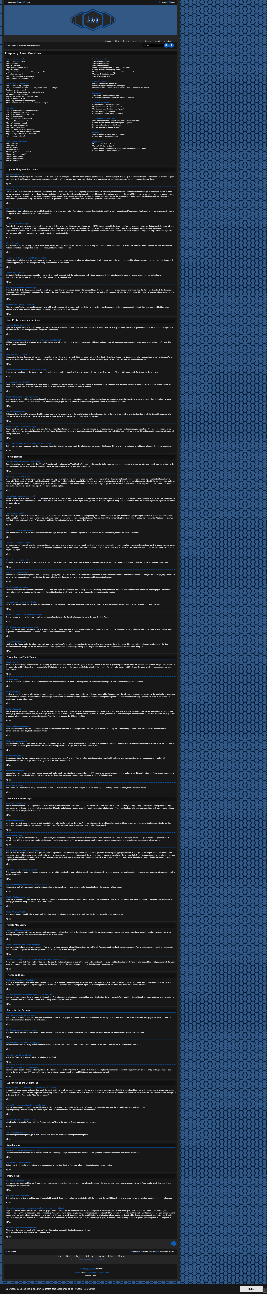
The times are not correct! (16, 90)
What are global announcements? (18, 152)
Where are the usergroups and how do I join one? (111, 68)
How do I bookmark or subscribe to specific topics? (112, 123)
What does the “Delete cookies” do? (19, 78)
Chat (157, 41)
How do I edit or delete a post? (17, 112)
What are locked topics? (15, 158)
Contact (168, 41)
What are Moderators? (100, 63)
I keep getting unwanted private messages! (108, 86)
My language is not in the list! (17, 94)
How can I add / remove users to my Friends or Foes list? (113, 97)
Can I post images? (13, 150)
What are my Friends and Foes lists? (106, 95)
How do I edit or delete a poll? (17, 121)
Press (148, 41)
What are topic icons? (14, 160)
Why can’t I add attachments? (17, 125)
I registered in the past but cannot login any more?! (25, 72)
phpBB (80, 387)
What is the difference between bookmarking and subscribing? (116, 121)
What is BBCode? (12, 143)
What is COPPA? (12, 63)
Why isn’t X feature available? (103, 146)
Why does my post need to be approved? (21, 134)
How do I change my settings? (17, 86)
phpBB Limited (73, 1183)
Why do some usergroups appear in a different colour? (113, 72)
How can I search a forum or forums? (106, 105)
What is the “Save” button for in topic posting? (23, 132)
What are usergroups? (100, 65)
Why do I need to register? (16, 61)
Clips (126, 41)
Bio (117, 41)
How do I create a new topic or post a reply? (22, 110)
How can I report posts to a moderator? (20, 130)
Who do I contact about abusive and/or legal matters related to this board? (120, 148)
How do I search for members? (104, 111)
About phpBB (11, 1186)
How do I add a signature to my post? (20, 114)
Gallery (137, 41)
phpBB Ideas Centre (114, 1198)
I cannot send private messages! (104, 83)
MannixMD (99, 1268)
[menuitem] (19, 2)
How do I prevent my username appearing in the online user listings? (32, 88)
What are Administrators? (101, 61)
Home (108, 41)
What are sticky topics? (15, 156)
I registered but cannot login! (17, 68)
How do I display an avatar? (16, 98)
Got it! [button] (251, 1289)
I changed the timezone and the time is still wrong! (25, 92)
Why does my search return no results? (107, 107)
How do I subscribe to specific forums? (107, 125)
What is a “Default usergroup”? (104, 74)
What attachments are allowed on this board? (109, 134)
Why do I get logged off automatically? (20, 76)
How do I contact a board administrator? (107, 150)
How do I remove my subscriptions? (106, 127)
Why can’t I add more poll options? (19, 119)
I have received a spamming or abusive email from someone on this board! (120, 88)
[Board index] (93, 20)
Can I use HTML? (12, 145)
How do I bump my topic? (15, 136)
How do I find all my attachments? (105, 136)
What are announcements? (16, 154)
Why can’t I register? (13, 65)
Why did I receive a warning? (16, 127)
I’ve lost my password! (14, 74)
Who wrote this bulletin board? (103, 144)
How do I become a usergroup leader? (106, 70)
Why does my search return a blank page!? (108, 109)
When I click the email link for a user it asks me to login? (27, 103)
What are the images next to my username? (22, 96)
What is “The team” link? (101, 76)
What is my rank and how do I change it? (21, 101)
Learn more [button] (89, 1289)
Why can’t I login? (12, 70)
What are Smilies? (12, 147)
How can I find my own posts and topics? (107, 113)
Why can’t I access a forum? (16, 123)
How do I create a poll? (14, 117)
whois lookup (11, 1213)
